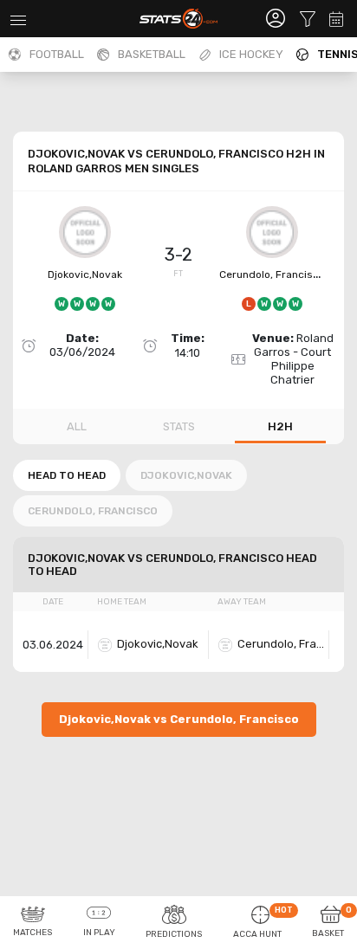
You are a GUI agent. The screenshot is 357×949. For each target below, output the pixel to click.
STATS (179, 426)
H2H (280, 426)
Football (56, 54)
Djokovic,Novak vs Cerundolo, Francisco (179, 719)
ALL (77, 426)
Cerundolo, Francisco (272, 274)
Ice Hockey (251, 54)
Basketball (151, 54)
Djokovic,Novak (85, 274)
